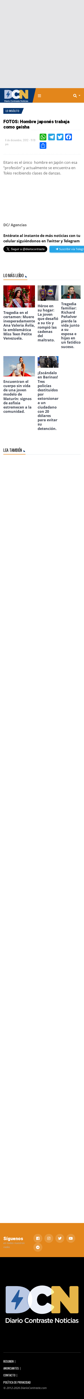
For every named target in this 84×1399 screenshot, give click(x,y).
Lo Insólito (12, 111)
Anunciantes (11, 1368)
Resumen (8, 1361)
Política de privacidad (17, 1382)
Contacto (9, 1375)
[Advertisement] (42, 44)
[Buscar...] (78, 95)
